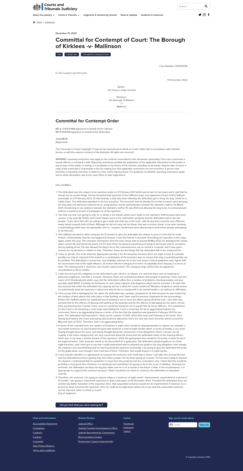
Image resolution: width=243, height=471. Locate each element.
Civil (59, 54)
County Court (71, 54)
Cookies (37, 437)
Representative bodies (90, 437)
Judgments (50, 22)
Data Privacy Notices (43, 446)
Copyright (38, 441)
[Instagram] (204, 15)
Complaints (39, 428)
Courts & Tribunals (67, 15)
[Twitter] (199, 15)
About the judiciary (42, 15)
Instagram (128, 427)
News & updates (129, 15)
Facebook (128, 423)
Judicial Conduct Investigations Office (98, 428)
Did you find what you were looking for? (81, 405)
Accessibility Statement (45, 423)
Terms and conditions (44, 450)
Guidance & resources (152, 15)
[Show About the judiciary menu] (54, 15)
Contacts (37, 432)
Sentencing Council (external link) (95, 441)
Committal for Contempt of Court (96, 54)
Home (39, 22)
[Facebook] (208, 15)
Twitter (127, 431)
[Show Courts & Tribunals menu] (78, 15)
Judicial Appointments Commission (96, 432)
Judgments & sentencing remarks (100, 15)
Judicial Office (85, 423)
